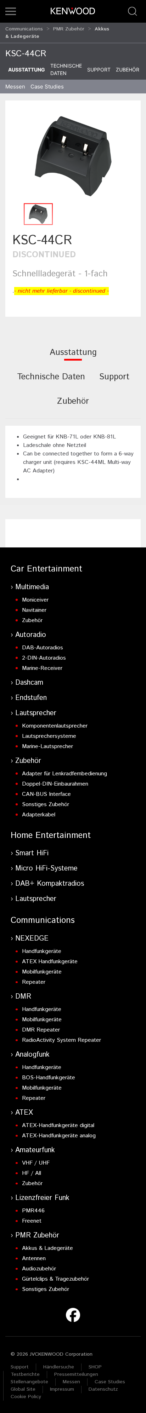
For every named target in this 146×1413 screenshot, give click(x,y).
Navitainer (34, 610)
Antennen (34, 1258)
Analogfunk (32, 1055)
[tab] (73, 357)
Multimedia (32, 587)
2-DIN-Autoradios (44, 658)
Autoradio (30, 635)
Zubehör (127, 70)
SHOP (95, 1367)
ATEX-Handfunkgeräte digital (58, 1125)
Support (99, 70)
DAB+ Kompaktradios (49, 884)
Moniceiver (35, 600)
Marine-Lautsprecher (47, 746)
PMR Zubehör (68, 29)
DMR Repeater (41, 1030)
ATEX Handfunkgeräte (50, 962)
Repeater (33, 982)
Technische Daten (66, 69)
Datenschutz (103, 1389)
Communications (24, 29)
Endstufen (31, 698)
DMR (23, 997)
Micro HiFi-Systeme (46, 868)
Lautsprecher (35, 713)
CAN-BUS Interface (46, 794)
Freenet (31, 1221)
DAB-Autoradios (42, 648)
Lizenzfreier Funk (42, 1198)
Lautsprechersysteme (49, 736)
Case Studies (110, 1381)
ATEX (24, 1113)
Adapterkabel (38, 815)
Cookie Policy (26, 1396)
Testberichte (25, 1374)
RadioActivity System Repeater (61, 1040)
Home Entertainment (51, 835)
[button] (10, 11)
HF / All (31, 1173)
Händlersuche (58, 1367)
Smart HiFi (32, 853)
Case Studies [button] (47, 86)
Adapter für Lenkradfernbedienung (64, 774)
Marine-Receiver (42, 668)
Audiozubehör (39, 1269)
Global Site (23, 1389)
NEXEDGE (32, 939)
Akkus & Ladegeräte (47, 1248)
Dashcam (29, 683)
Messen (15, 86)
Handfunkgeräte (41, 951)
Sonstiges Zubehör (45, 804)
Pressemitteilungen (76, 1374)
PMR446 (33, 1211)
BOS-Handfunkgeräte (48, 1078)
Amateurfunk (35, 1150)
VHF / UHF (36, 1163)
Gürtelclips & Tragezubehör (55, 1279)
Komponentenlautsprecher (55, 726)
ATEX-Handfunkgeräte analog (59, 1136)
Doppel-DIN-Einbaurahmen (55, 784)
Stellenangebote (29, 1381)
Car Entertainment (46, 569)
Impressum (62, 1389)
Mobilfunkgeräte (42, 972)
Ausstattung (26, 70)
